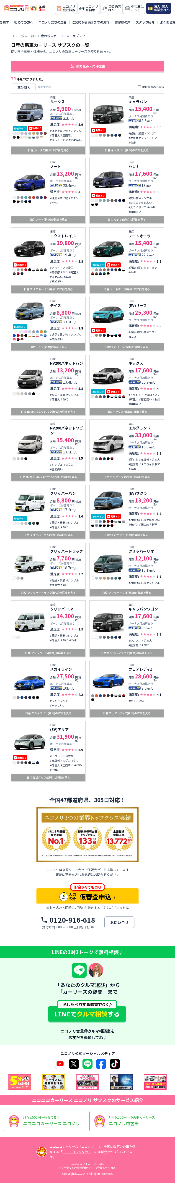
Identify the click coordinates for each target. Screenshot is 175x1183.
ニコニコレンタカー (76, 1151)
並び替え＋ (25, 87)
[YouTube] (60, 1064)
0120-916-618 (72, 920)
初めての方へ (23, 22)
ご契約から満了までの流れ (90, 22)
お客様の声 (122, 22)
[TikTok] (115, 1064)
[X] (74, 1064)
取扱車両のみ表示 (153, 87)
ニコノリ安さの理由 (53, 22)
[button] (87, 66)
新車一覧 (27, 36)
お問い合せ (119, 922)
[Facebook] (101, 1064)
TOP (14, 36)
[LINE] (87, 1064)
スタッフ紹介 (145, 22)
